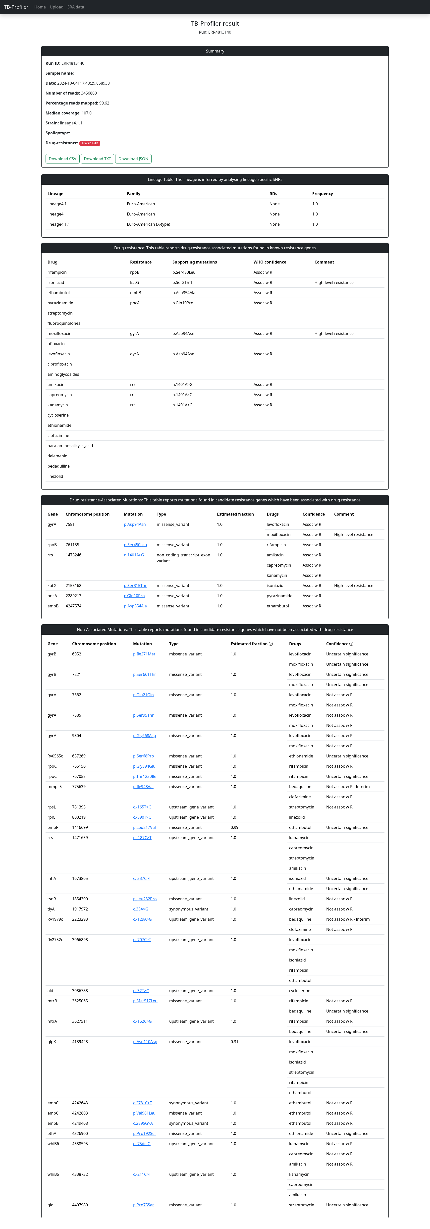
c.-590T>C (142, 817)
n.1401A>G (134, 555)
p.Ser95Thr (143, 715)
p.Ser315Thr (135, 585)
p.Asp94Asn (135, 524)
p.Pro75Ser (143, 1205)
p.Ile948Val (143, 786)
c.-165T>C (142, 807)
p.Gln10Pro (134, 595)
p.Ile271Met (144, 654)
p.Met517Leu (145, 1001)
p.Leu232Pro (145, 899)
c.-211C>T (142, 1174)
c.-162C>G (142, 1021)
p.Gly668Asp (144, 735)
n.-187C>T (142, 837)
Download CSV (62, 158)
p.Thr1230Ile (144, 776)
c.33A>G (140, 909)
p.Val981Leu (144, 1113)
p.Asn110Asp (145, 1041)
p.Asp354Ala (135, 606)
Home (40, 7)
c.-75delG (142, 1143)
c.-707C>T (142, 939)
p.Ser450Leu (135, 544)
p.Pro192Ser (144, 1133)
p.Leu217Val (144, 827)
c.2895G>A (143, 1123)
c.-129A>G (142, 919)
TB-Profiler (16, 6)
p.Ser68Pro (143, 756)
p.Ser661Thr (144, 674)
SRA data (75, 7)
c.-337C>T (142, 878)
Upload (56, 7)
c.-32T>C (141, 990)
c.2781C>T (142, 1103)
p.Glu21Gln (143, 694)
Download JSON (133, 158)
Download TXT (97, 158)
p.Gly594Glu (144, 766)
